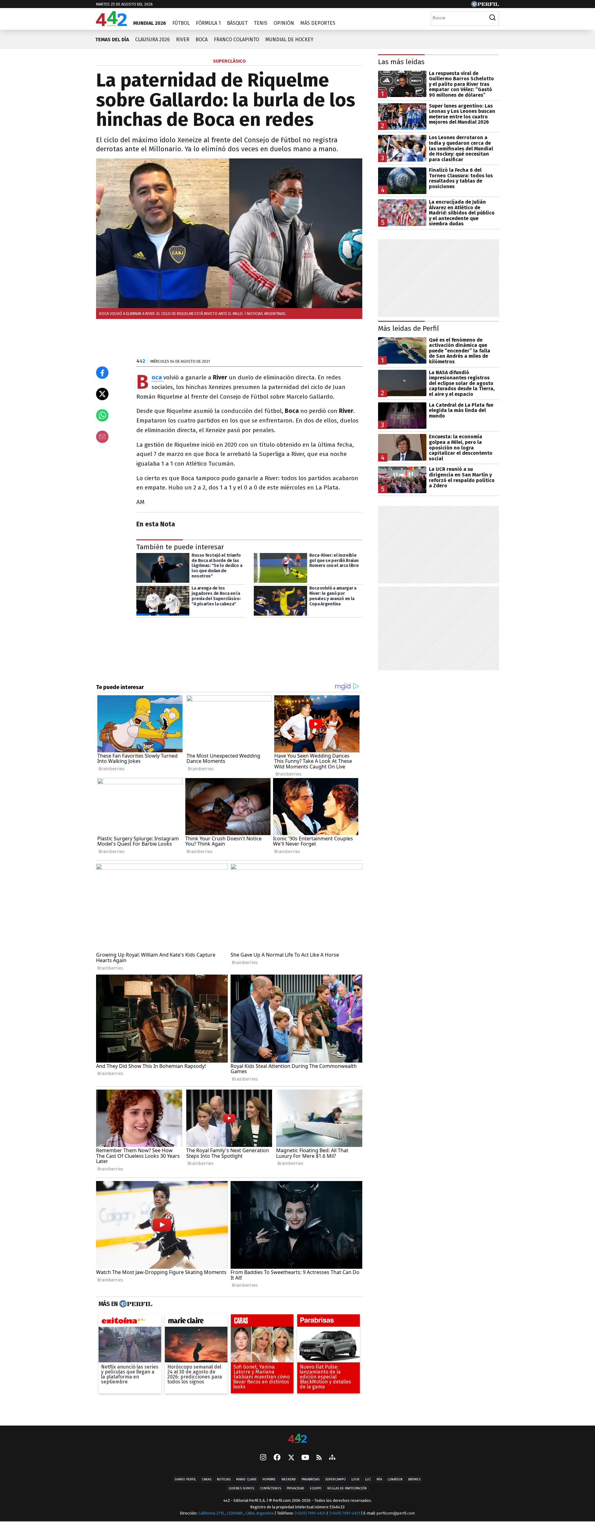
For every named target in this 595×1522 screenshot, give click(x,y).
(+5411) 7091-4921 (310, 1513)
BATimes (414, 1480)
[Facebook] (277, 1458)
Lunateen (395, 1480)
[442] (297, 1439)
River (182, 39)
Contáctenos (270, 1489)
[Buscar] (492, 17)
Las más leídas (401, 62)
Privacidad (295, 1489)
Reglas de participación (347, 1489)
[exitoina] (130, 1322)
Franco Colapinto (236, 39)
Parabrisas (311, 1480)
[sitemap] (332, 1458)
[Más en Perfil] (135, 1304)
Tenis (260, 23)
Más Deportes (317, 23)
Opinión (284, 23)
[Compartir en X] (102, 394)
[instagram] (263, 1458)
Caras (206, 1480)
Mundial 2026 (149, 23)
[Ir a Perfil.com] (485, 5)
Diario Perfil (185, 1480)
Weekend (288, 1480)
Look (355, 1480)
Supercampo (335, 1480)
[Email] (102, 437)
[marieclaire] (196, 1322)
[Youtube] (305, 1458)
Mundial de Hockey (289, 39)
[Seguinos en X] (291, 1458)
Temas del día (112, 39)
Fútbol (181, 23)
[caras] (262, 1322)
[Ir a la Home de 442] (111, 24)
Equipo (316, 1489)
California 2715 (211, 1513)
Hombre (269, 1480)
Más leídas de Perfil (408, 328)
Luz (368, 1480)
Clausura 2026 (152, 39)
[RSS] (319, 1458)
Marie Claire (246, 1480)
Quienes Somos (241, 1489)
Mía (379, 1480)
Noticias (224, 1480)
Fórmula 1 (208, 23)
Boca (202, 39)
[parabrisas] (328, 1322)
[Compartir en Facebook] (102, 372)
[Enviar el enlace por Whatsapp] (102, 415)
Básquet (237, 23)
